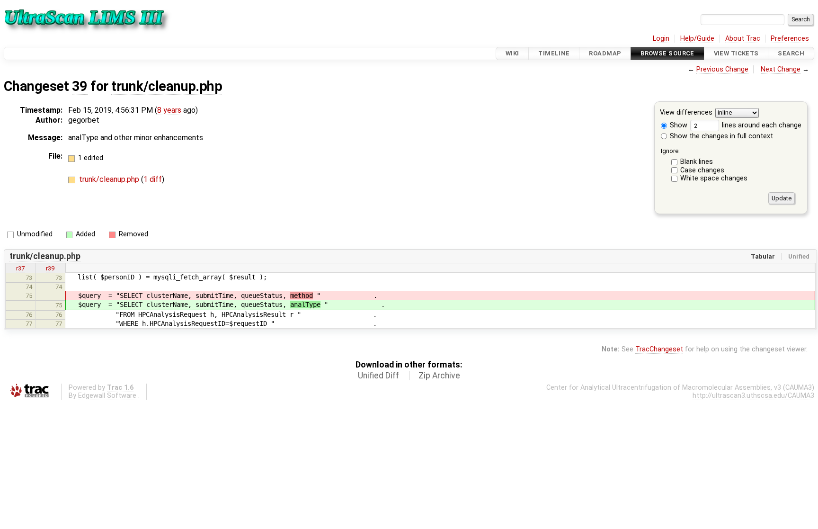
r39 (50, 268)
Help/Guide (697, 39)
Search (791, 53)
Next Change (780, 69)
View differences (686, 113)
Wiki (512, 53)
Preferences (790, 39)
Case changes (702, 170)
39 (80, 86)
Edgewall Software (107, 396)
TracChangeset (659, 349)
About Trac (742, 39)
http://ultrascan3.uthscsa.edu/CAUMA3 (753, 396)
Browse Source (667, 53)
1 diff (152, 179)
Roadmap (605, 53)
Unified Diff (378, 375)
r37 (20, 268)
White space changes (713, 178)
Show (677, 125)
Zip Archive (439, 375)
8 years (169, 110)
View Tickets (736, 53)
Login (661, 39)
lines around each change (760, 125)
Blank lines (696, 162)
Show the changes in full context (720, 136)
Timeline (553, 53)
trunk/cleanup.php (166, 86)
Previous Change (722, 69)
